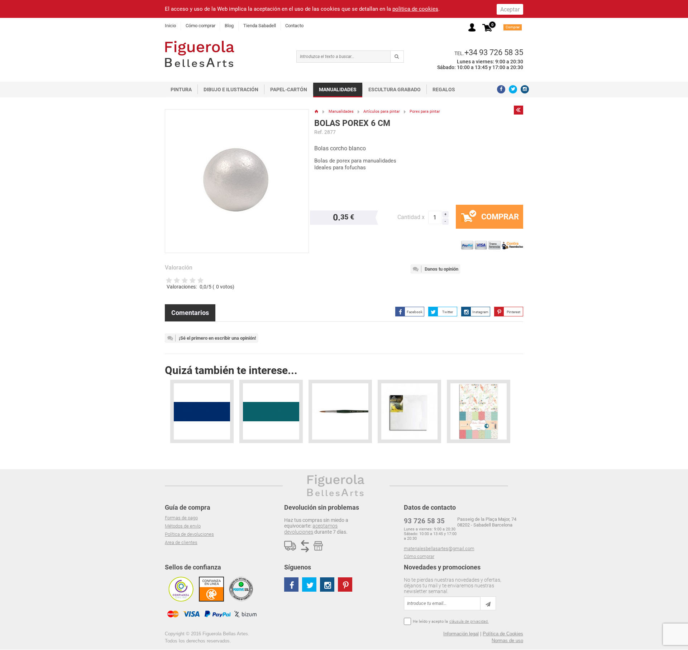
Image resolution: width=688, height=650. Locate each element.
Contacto (294, 25)
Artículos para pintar (381, 111)
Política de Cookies (503, 633)
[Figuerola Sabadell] (199, 54)
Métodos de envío (183, 526)
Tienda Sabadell (259, 25)
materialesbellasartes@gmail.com (439, 548)
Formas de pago (181, 517)
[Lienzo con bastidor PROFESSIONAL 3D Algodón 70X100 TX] (409, 411)
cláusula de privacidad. (469, 621)
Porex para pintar (425, 111)
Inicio (170, 25)
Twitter (447, 312)
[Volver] (518, 110)
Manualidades (338, 89)
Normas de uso (507, 640)
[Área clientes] (472, 27)
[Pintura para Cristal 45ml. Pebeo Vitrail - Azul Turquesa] (271, 411)
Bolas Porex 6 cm (352, 123)
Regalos (444, 89)
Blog (229, 25)
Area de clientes (181, 542)
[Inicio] (316, 111)
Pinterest (513, 312)
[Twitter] (513, 89)
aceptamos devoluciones (311, 528)
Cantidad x (411, 217)
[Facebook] (501, 89)
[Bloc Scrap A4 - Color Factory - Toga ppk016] (478, 411)
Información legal (461, 633)
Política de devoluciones (189, 534)
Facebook (414, 312)
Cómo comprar (200, 25)
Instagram (480, 312)
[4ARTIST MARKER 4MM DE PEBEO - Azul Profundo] (202, 411)
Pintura (181, 89)
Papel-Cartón (288, 89)
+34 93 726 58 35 (493, 52)
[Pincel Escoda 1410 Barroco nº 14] (340, 411)
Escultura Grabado (394, 89)
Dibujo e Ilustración (231, 89)
